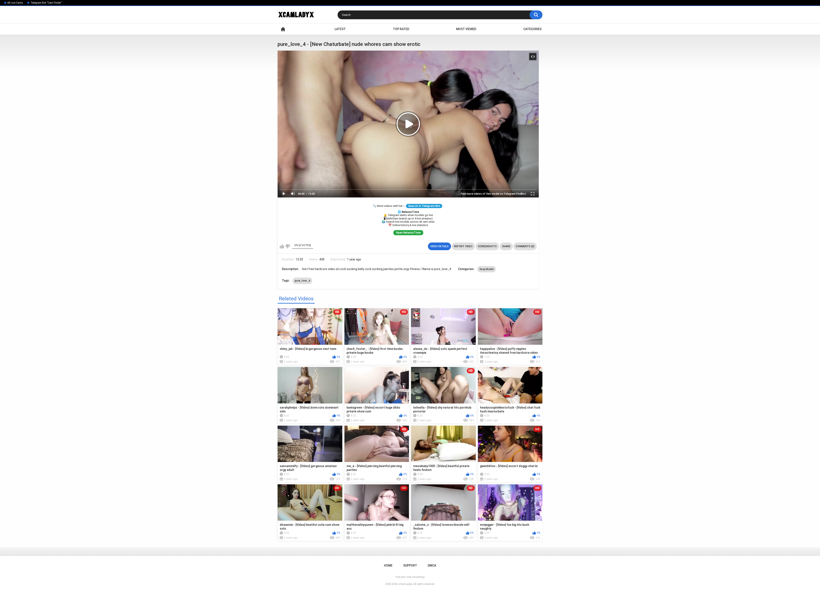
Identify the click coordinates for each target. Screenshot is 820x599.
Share (506, 246)
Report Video (463, 246)
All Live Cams (15, 2)
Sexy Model (486, 269)
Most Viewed (466, 29)
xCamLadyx (405, 584)
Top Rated (401, 29)
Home (283, 29)
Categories (532, 29)
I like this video (282, 246)
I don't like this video (287, 246)
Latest (340, 29)
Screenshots (487, 246)
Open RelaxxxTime (408, 232)
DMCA (432, 565)
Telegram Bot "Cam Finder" (46, 2)
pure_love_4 (302, 280)
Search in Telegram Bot (424, 205)
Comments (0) (525, 246)
